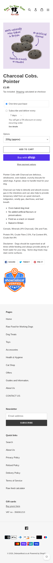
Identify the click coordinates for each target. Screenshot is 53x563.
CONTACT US (13, 396)
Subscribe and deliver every (22, 110)
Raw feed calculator (15, 488)
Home (9, 319)
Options (6, 134)
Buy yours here (13, 506)
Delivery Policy (13, 473)
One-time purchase (18, 104)
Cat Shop (10, 365)
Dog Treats (11, 334)
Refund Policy (12, 465)
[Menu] (48, 9)
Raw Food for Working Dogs (19, 326)
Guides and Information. (17, 380)
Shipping (20, 92)
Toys (8, 342)
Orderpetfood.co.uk (21, 553)
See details (13, 127)
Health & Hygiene (14, 357)
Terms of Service (14, 480)
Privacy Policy (13, 457)
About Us (10, 388)
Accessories (12, 349)
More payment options (26, 164)
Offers (9, 372)
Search (9, 442)
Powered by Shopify (38, 553)
